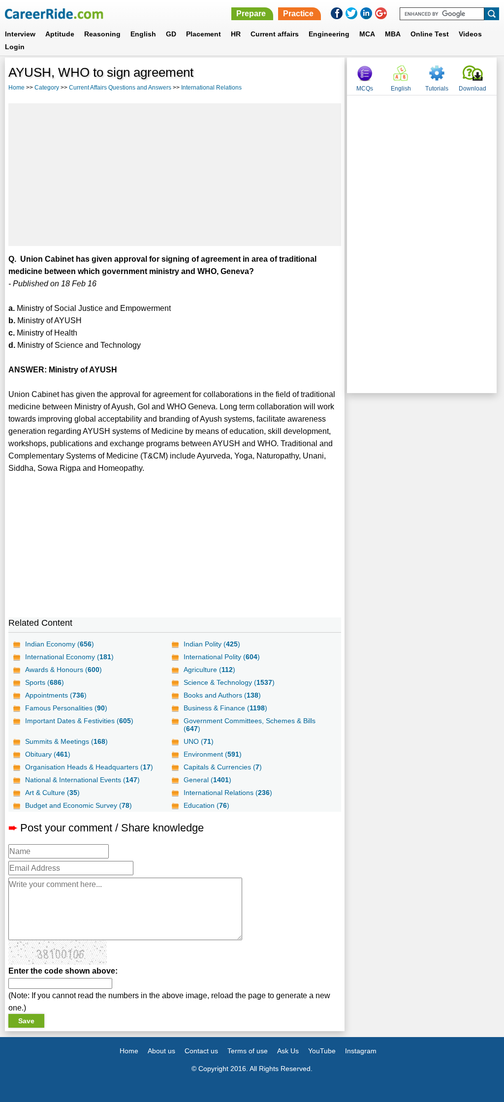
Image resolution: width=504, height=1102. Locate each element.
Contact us (201, 1051)
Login (15, 47)
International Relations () (228, 792)
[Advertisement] (174, 175)
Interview (20, 34)
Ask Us (288, 1051)
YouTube (322, 1051)
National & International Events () (82, 780)
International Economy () (69, 657)
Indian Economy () (59, 644)
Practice (298, 13)
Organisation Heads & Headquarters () (89, 767)
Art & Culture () (52, 792)
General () (207, 780)
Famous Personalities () (66, 708)
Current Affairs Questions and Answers (120, 87)
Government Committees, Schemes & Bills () (249, 725)
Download (472, 88)
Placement (203, 34)
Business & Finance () (225, 708)
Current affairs (275, 34)
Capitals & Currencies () (223, 767)
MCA (367, 34)
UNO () (199, 741)
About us (161, 1051)
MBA (393, 34)
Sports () (44, 682)
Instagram (361, 1051)
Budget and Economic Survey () (78, 805)
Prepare (251, 13)
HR (236, 34)
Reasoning (102, 34)
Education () (206, 805)
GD (171, 34)
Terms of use (247, 1051)
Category (46, 87)
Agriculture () (209, 669)
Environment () (213, 754)
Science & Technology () (229, 682)
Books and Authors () (222, 695)
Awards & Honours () (63, 669)
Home (16, 87)
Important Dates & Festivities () (79, 721)
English (143, 34)
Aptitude (59, 34)
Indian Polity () (212, 644)
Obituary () (47, 754)
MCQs (364, 88)
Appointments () (56, 695)
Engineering (329, 34)
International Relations (211, 87)
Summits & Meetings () (66, 741)
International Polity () (222, 657)
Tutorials (436, 88)
